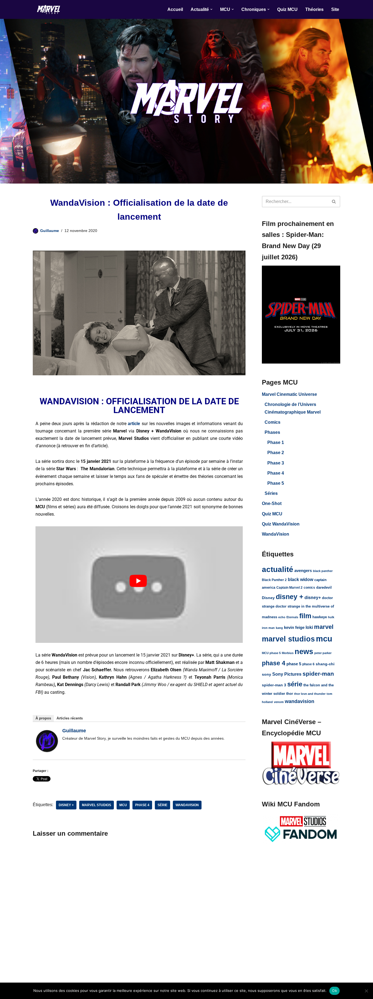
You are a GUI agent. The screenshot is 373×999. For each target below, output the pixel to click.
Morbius (288, 653)
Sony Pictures (286, 674)
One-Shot (272, 503)
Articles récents (70, 718)
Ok (334, 990)
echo (281, 617)
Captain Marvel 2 (289, 587)
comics (309, 587)
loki (309, 627)
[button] (211, 9)
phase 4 (142, 805)
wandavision (187, 805)
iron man (268, 627)
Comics (272, 422)
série (162, 805)
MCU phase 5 (271, 653)
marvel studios (96, 805)
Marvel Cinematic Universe (289, 394)
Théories (314, 9)
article (134, 423)
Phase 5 (275, 483)
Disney (268, 598)
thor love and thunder (309, 693)
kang (279, 627)
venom (279, 702)
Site (335, 9)
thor (289, 694)
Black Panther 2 (274, 580)
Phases (272, 432)
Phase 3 (275, 463)
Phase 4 (275, 473)
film (305, 616)
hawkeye (319, 617)
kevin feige (294, 627)
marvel (323, 626)
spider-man (318, 673)
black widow (300, 579)
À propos (43, 718)
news (304, 651)
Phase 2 (275, 452)
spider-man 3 (274, 685)
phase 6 (308, 664)
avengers (303, 570)
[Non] (366, 991)
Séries (271, 493)
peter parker (322, 653)
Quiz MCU (287, 9)
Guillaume (49, 230)
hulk (331, 617)
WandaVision (275, 534)
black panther (323, 571)
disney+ (312, 597)
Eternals (292, 617)
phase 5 (293, 664)
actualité (277, 569)
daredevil (324, 587)
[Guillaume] (47, 750)
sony (266, 674)
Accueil (175, 9)
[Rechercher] (334, 201)
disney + (66, 805)
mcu (123, 805)
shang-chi (325, 664)
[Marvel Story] (49, 9)
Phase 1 (275, 442)
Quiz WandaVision (281, 524)
